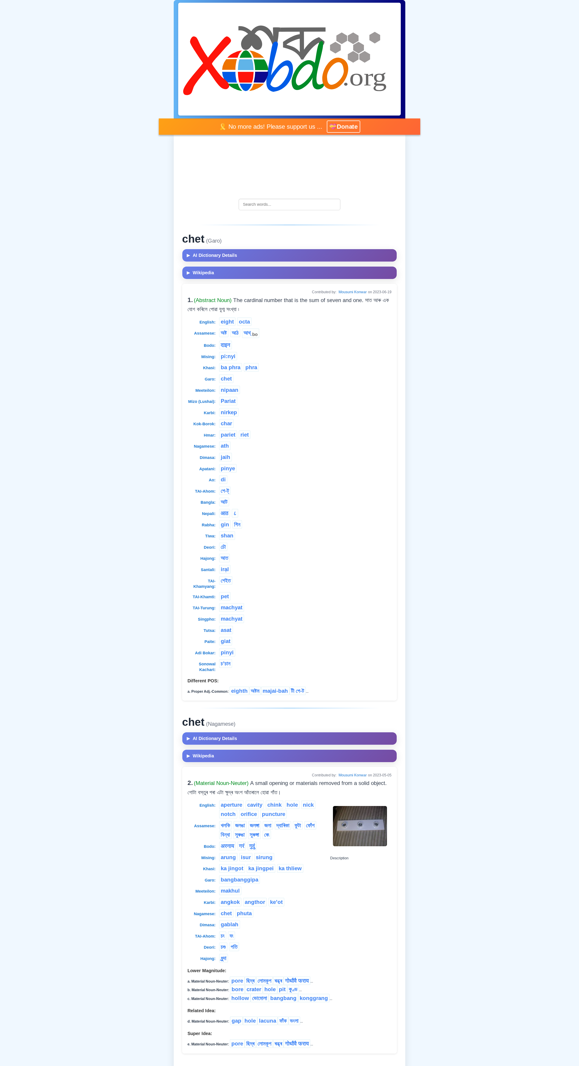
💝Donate (338, 126)
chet (226, 379)
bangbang (283, 998)
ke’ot (276, 902)
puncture (273, 814)
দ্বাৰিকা (283, 825)
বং (231, 936)
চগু (223, 947)
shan (227, 535)
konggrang (314, 998)
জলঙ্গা (254, 825)
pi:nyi (228, 356)
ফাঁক (283, 1021)
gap (236, 1021)
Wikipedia (200, 272)
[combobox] (289, 204)
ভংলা (294, 1021)
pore (237, 981)
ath (225, 446)
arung (228, 857)
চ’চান (225, 663)
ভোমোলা (259, 998)
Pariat (228, 401)
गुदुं (252, 846)
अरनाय (227, 846)
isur (246, 857)
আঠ (235, 333)
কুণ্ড (293, 989)
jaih (225, 457)
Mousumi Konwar (353, 292)
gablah (229, 924)
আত (224, 558)
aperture (231, 805)
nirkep (229, 412)
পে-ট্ (225, 491)
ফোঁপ (310, 825)
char (226, 423)
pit (282, 989)
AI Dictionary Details (212, 255)
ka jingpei (261, 868)
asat (226, 630)
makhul (230, 891)
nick (308, 805)
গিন (237, 524)
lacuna (267, 1021)
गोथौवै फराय (297, 981)
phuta (244, 913)
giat (225, 641)
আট (224, 502)
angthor (255, 902)
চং (223, 936)
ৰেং (266, 835)
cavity (254, 805)
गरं (241, 846)
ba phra (230, 367)
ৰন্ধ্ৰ (278, 981)
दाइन (225, 345)
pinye (228, 468)
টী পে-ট (297, 691)
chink (274, 805)
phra (251, 367)
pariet (228, 435)
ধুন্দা (223, 958)
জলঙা (240, 825)
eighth (239, 691)
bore (237, 989)
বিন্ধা (225, 835)
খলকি (225, 825)
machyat (231, 607)
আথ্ (251, 333)
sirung (264, 857)
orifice (249, 814)
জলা (267, 825)
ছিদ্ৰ (250, 981)
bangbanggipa (239, 880)
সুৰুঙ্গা (254, 835)
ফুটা (297, 825)
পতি (234, 947)
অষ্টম (255, 691)
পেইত (226, 580)
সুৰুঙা (240, 835)
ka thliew (290, 868)
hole (292, 805)
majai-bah (275, 691)
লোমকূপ (264, 981)
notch (228, 814)
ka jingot (232, 868)
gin (225, 524)
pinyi (227, 652)
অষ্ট (224, 333)
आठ (224, 513)
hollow (240, 998)
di (223, 479)
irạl (225, 569)
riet (244, 435)
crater (254, 989)
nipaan (229, 390)
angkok (230, 902)
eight (227, 322)
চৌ (223, 547)
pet (225, 596)
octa (244, 322)
